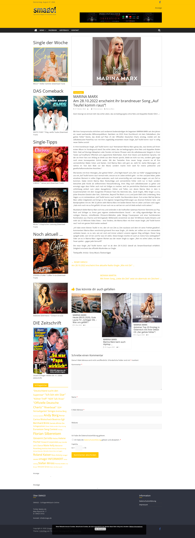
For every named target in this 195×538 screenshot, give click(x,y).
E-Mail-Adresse (78, 410)
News (42, 30)
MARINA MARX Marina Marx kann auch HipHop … (114, 342)
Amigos (51, 411)
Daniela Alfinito (55, 423)
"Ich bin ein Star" (55, 394)
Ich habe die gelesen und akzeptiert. (97, 440)
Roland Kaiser (42, 454)
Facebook (53, 30)
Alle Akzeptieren (100, 529)
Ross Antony (56, 455)
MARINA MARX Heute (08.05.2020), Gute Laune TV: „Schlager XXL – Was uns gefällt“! (85, 319)
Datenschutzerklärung (93, 440)
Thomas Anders (60, 464)
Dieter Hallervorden (52, 426)
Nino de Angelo (57, 451)
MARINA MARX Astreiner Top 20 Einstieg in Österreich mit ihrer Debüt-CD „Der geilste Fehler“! (147, 328)
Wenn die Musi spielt (56, 467)
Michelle (46, 451)
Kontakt (75, 30)
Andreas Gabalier (38, 416)
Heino (55, 438)
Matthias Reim (47, 448)
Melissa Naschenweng (59, 448)
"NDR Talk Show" (56, 398)
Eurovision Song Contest (45, 429)
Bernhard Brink (41, 423)
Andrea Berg (61, 411)
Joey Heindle (63, 442)
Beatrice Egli (58, 419)
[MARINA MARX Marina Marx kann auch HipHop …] (116, 294)
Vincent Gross (44, 467)
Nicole (51, 451)
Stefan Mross (46, 463)
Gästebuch (64, 30)
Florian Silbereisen (47, 433)
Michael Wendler (38, 451)
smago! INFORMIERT (51, 459)
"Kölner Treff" (40, 398)
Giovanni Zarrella (42, 438)
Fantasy (60, 429)
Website (75, 422)
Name (75, 397)
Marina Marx (110, 109)
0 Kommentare (98, 109)
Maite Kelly (49, 445)
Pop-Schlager (78, 92)
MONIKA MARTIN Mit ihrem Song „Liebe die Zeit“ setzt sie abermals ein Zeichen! (131, 277)
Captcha (75, 444)
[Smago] (35, 30)
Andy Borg (51, 415)
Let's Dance (38, 445)
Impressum (143, 505)
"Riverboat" (49, 407)
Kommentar (77, 364)
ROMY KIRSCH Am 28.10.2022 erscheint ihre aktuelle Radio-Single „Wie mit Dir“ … (103, 264)
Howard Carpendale (49, 442)
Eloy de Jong (62, 426)
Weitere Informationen (136, 526)
